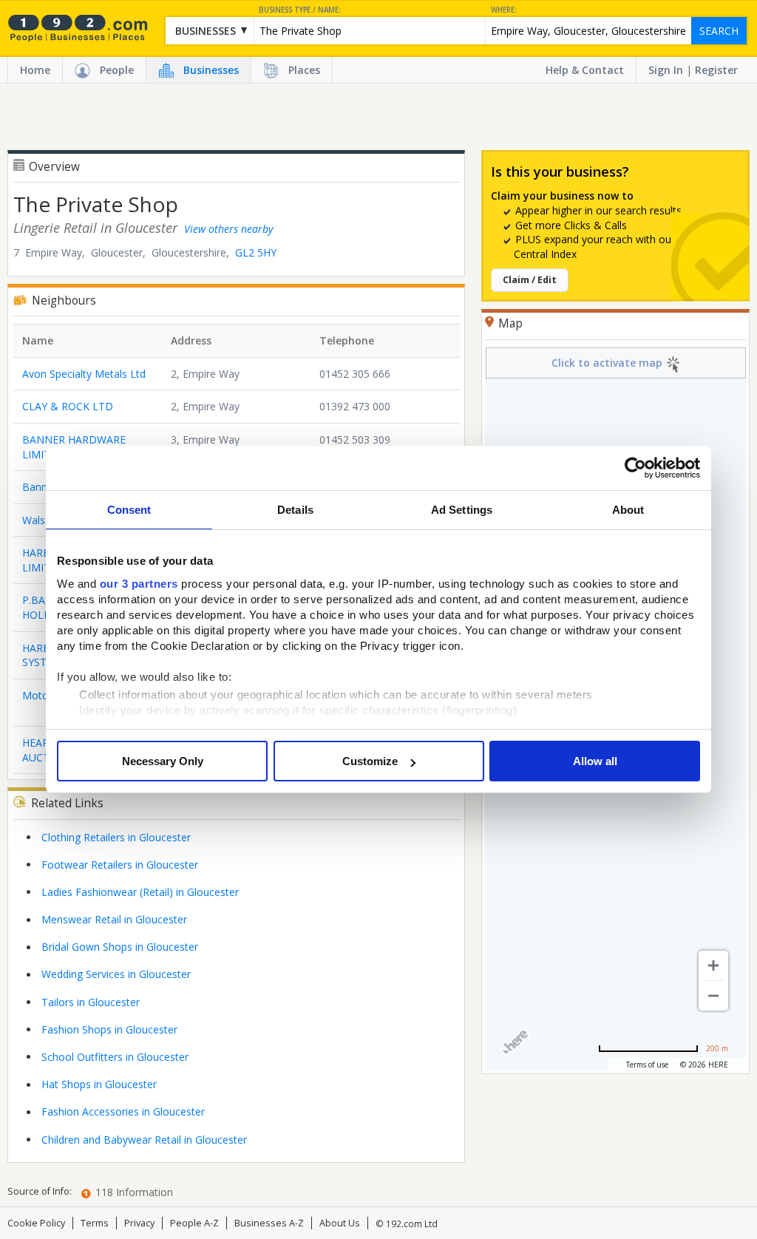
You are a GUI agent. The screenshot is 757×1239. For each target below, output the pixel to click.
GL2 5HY (255, 252)
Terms (95, 1223)
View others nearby (228, 229)
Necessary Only (162, 761)
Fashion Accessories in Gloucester (123, 1111)
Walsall (38, 520)
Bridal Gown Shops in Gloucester (119, 947)
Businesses (211, 70)
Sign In (665, 70)
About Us (339, 1223)
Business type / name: (300, 10)
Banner (39, 487)
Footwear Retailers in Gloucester (119, 865)
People (117, 70)
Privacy (139, 1223)
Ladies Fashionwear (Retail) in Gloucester (140, 892)
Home (35, 70)
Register (716, 70)
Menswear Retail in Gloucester (114, 919)
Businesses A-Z (269, 1223)
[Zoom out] (713, 996)
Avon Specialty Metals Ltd (84, 374)
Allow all (595, 761)
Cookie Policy (36, 1223)
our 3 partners (139, 583)
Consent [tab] (129, 509)
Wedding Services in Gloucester (116, 974)
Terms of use (647, 1064)
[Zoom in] (713, 965)
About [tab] (628, 509)
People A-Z (194, 1223)
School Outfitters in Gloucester (115, 1057)
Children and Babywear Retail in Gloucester (144, 1140)
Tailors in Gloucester (90, 1002)
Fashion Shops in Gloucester (109, 1029)
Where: (504, 10)
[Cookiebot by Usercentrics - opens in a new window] (635, 468)
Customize (370, 761)
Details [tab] (295, 509)
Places (304, 70)
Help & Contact (585, 70)
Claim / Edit (530, 280)
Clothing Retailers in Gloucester (116, 837)
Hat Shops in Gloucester (99, 1084)
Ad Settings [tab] (461, 509)
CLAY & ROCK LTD (67, 406)
